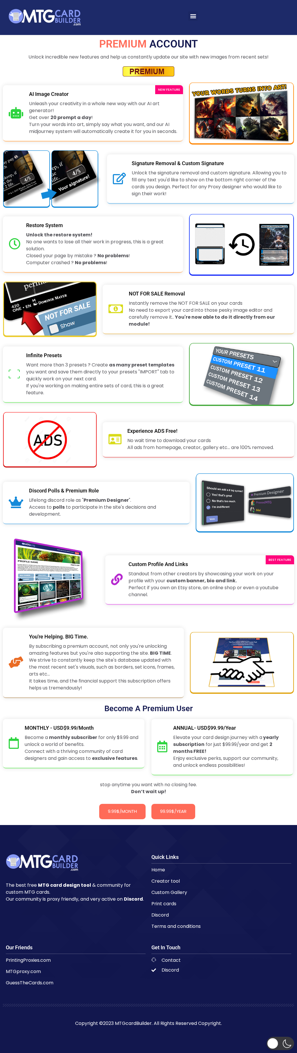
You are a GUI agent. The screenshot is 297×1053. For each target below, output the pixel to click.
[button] (193, 16)
